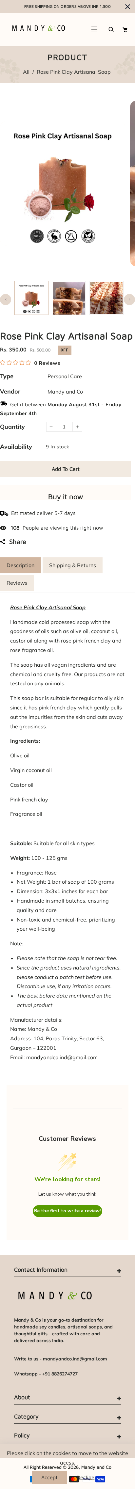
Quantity (12, 426)
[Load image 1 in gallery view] (31, 298)
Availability (16, 446)
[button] (95, 29)
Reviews (17, 583)
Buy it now (65, 496)
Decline (85, 1477)
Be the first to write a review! (67, 1211)
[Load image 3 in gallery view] (106, 298)
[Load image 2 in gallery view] (69, 298)
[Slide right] (129, 299)
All (26, 72)
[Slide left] (5, 299)
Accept (49, 1477)
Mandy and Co (65, 391)
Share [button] (17, 541)
